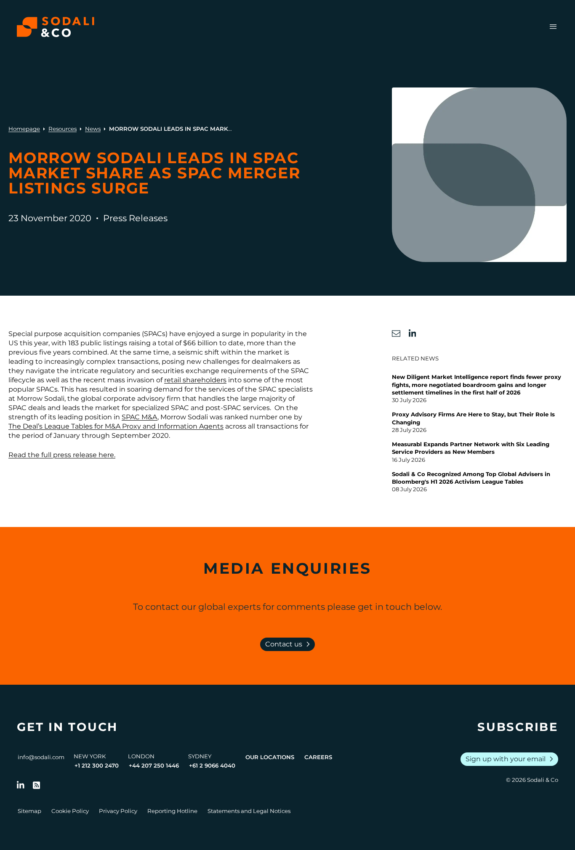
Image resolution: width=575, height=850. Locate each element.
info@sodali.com (41, 757)
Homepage (24, 128)
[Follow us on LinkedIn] (20, 785)
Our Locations (269, 757)
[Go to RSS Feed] (36, 785)
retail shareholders (195, 380)
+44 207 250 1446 (154, 765)
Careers (318, 757)
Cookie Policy (70, 811)
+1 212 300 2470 (97, 765)
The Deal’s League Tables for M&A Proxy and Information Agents (116, 426)
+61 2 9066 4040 (212, 765)
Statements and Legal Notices (249, 811)
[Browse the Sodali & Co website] (55, 27)
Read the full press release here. (61, 455)
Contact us (289, 644)
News (93, 128)
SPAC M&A (139, 417)
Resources (62, 128)
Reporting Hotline (172, 811)
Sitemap (29, 811)
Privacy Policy (118, 811)
